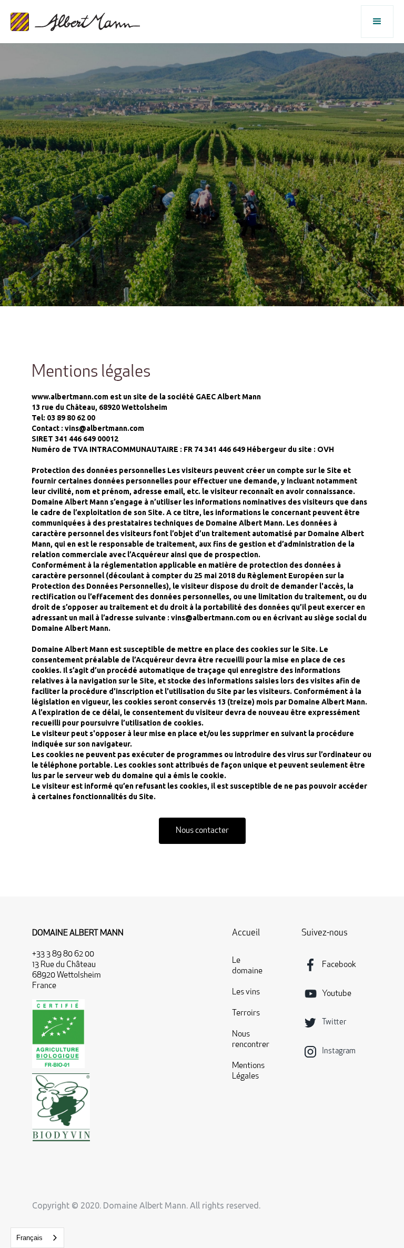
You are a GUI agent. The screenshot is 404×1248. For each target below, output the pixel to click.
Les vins (246, 992)
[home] (75, 22)
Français (29, 1238)
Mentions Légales (248, 1071)
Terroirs (246, 1013)
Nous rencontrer (250, 1039)
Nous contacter (202, 831)
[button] (377, 21)
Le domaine (247, 966)
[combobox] (37, 1237)
